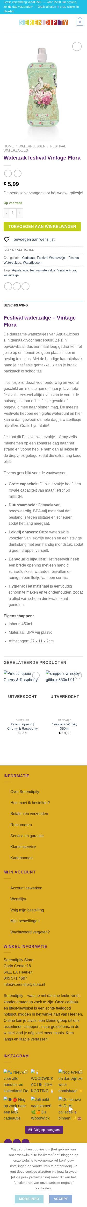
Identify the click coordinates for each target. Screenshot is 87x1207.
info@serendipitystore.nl (24, 984)
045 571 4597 (15, 978)
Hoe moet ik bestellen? (30, 803)
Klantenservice (23, 847)
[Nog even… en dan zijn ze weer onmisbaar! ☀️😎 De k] (70, 1081)
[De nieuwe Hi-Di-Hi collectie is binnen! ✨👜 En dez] (70, 1109)
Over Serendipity (24, 792)
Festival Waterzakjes (51, 258)
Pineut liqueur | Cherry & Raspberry (22, 726)
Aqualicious (20, 270)
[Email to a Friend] (25, 286)
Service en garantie (27, 836)
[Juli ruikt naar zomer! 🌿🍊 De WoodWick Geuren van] (43, 1109)
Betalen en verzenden (29, 814)
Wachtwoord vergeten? (30, 932)
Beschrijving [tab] (16, 305)
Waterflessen (32, 146)
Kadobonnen (21, 858)
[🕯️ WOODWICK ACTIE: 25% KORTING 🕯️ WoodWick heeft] (43, 1081)
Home (9, 146)
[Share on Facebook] (17, 286)
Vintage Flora (66, 270)
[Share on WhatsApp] (8, 286)
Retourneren (21, 825)
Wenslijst (18, 899)
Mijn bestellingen (25, 921)
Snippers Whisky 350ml (64, 726)
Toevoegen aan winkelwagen (42, 227)
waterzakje (11, 275)
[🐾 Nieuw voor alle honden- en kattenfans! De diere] (16, 1081)
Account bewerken (26, 888)
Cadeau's (28, 258)
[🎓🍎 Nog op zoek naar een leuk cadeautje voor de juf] (16, 1109)
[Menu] (6, 22)
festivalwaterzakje (42, 270)
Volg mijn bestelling (27, 910)
